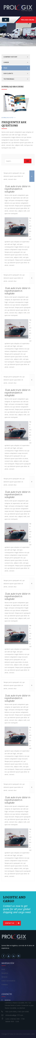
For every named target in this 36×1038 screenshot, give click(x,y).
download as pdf (7, 117)
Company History (10, 57)
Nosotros (5, 973)
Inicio (3, 969)
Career (6, 62)
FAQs (5, 68)
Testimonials (9, 79)
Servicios (5, 977)
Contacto (5, 984)
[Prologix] (18, 8)
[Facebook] (4, 956)
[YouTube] (8, 956)
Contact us (9, 923)
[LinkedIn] (14, 956)
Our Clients (8, 73)
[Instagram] (19, 956)
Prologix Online (27, 20)
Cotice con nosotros (8, 981)
